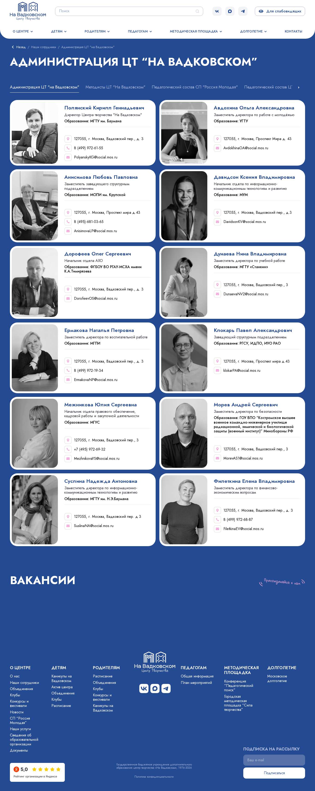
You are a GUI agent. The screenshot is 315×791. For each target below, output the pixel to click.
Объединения (21, 688)
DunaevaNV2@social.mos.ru (245, 294)
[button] (298, 87)
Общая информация (197, 676)
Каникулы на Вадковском (61, 678)
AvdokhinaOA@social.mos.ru (245, 148)
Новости (17, 712)
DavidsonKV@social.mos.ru (244, 222)
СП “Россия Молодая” (20, 720)
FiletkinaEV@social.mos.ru (243, 529)
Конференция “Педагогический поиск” (238, 686)
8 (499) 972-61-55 (88, 148)
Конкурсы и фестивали (19, 703)
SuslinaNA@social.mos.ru (93, 526)
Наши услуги (20, 729)
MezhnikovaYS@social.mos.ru (96, 458)
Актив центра (62, 687)
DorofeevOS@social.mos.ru (95, 298)
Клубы (15, 695)
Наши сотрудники (24, 682)
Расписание (61, 705)
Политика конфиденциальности (154, 776)
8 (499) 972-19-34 (88, 370)
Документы (19, 750)
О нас (15, 676)
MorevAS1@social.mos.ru (243, 458)
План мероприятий (196, 682)
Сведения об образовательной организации (24, 739)
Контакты (293, 31)
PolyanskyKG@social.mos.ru (95, 157)
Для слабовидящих (282, 11)
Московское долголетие (277, 678)
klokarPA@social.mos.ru (241, 370)
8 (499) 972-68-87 (238, 519)
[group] (44, 89)
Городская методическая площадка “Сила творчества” (238, 703)
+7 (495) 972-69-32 (89, 449)
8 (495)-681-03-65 (89, 222)
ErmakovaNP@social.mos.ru (95, 380)
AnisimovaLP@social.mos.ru (95, 231)
